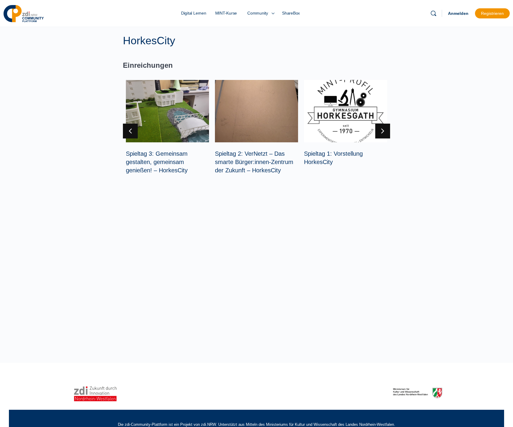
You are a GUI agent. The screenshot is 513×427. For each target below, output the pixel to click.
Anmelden (458, 13)
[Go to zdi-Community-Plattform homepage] (24, 13)
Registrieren (492, 13)
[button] (382, 131)
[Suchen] (433, 13)
